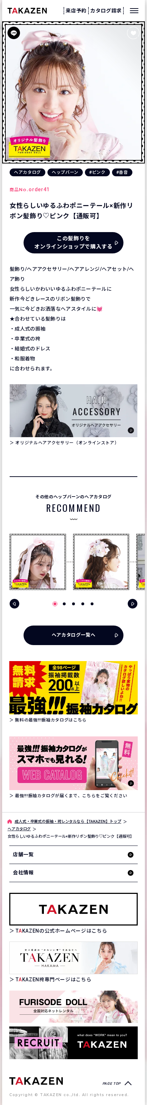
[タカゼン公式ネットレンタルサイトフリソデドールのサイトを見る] (73, 1007)
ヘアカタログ (27, 172)
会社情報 (23, 872)
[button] (55, 603)
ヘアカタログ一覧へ (74, 635)
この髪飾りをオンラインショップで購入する (73, 242)
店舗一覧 (23, 854)
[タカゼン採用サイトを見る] (73, 1042)
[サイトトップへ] (36, 1080)
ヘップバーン (65, 172)
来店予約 (76, 11)
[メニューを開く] (134, 10)
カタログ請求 (106, 11)
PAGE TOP (111, 1083)
